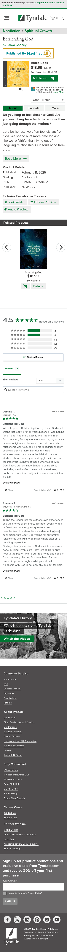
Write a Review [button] (35, 357)
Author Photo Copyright (36, 938)
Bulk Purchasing (12, 848)
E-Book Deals (11, 788)
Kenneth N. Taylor (13, 755)
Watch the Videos (17, 639)
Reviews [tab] (9, 368)
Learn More (58, 92)
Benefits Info (10, 817)
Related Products (16, 223)
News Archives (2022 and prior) (20, 741)
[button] (56, 490)
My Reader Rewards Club (17, 774)
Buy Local (9, 693)
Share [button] (10, 490)
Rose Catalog (10, 793)
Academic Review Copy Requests (21, 844)
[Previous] (6, 247)
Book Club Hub (12, 784)
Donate (7, 750)
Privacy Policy (34, 893)
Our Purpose (10, 727)
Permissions (10, 698)
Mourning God (33, 273)
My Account (10, 679)
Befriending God (11, 482)
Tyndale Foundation (14, 745)
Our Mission (10, 717)
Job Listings (10, 813)
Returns (8, 702)
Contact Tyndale (12, 688)
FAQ (6, 684)
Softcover (32, 280)
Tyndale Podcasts (13, 779)
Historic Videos (12, 736)
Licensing (9, 839)
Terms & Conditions (48, 932)
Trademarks (30, 932)
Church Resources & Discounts (20, 834)
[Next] (60, 247)
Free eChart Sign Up (14, 798)
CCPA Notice (46, 935)
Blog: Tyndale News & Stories (19, 722)
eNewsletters (11, 770)
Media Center (11, 830)
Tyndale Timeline (13, 731)
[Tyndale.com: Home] (33, 18)
